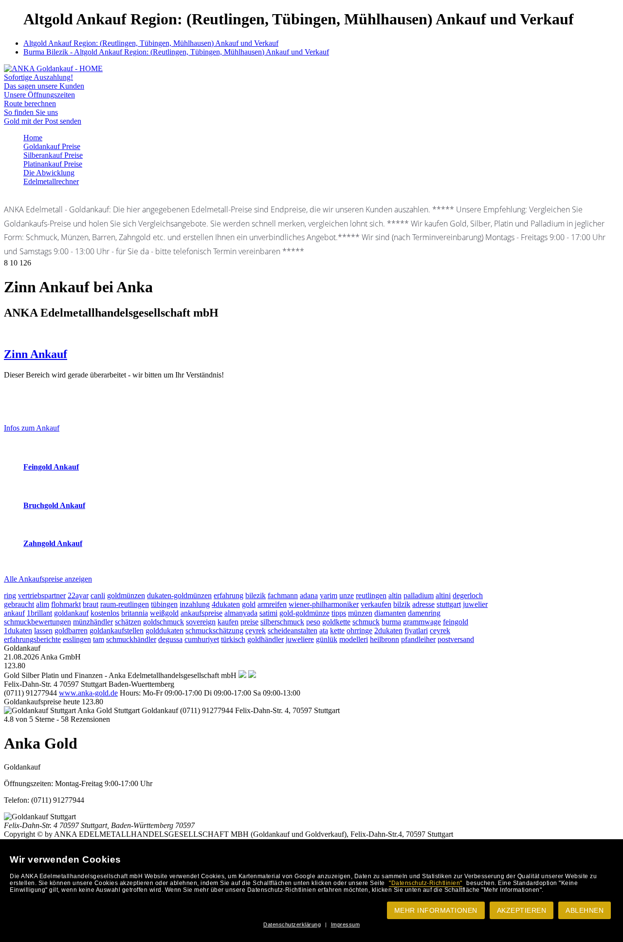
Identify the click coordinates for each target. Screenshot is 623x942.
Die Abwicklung (48, 173)
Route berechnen (30, 103)
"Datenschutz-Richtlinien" (425, 883)
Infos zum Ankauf (31, 428)
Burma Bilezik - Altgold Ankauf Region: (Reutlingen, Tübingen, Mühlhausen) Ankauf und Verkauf (176, 52)
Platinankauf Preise (52, 164)
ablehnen (585, 910)
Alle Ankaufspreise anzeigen (48, 579)
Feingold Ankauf (51, 467)
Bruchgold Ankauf (54, 505)
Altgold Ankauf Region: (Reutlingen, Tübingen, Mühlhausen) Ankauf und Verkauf (150, 43)
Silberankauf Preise (53, 155)
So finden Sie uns (31, 112)
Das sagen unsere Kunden (44, 86)
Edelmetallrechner (51, 181)
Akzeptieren (522, 910)
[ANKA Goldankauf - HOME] (53, 68)
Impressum (345, 924)
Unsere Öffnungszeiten (39, 95)
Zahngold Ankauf (52, 543)
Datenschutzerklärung (292, 924)
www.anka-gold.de (88, 693)
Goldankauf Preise (51, 146)
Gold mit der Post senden (42, 121)
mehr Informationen (435, 910)
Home (32, 137)
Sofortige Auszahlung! (38, 77)
